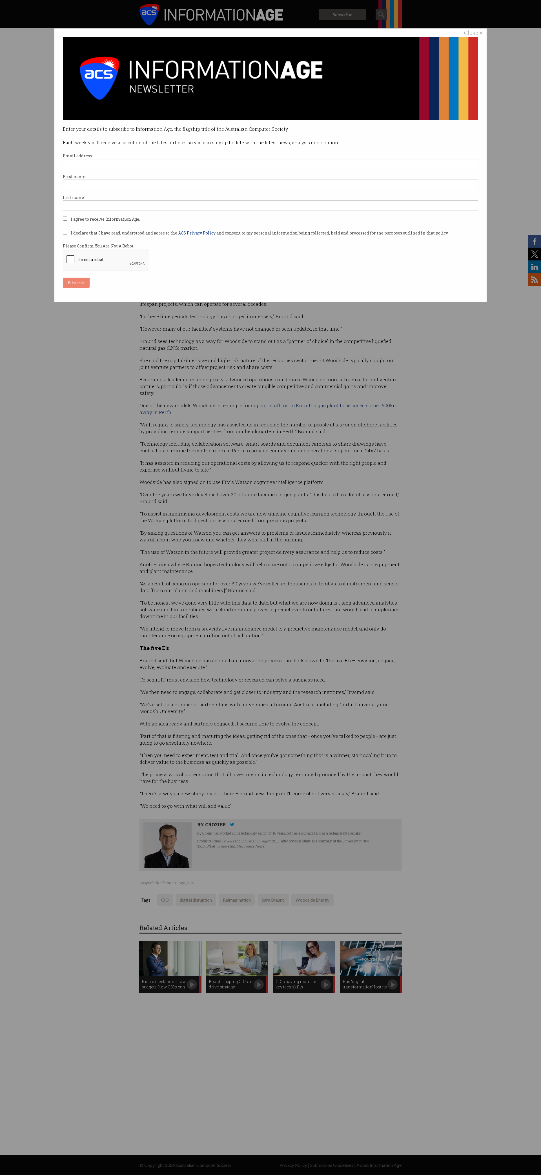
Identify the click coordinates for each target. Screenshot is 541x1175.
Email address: (78, 155)
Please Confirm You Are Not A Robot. (98, 246)
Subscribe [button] (76, 282)
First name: (74, 176)
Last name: (74, 197)
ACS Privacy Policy (197, 233)
